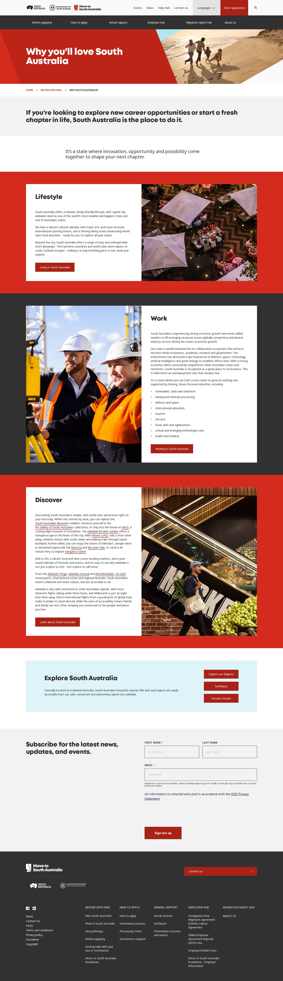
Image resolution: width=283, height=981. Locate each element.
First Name (154, 742)
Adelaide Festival (78, 574)
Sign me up (163, 833)
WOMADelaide (104, 574)
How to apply (130, 907)
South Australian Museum (51, 523)
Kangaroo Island (75, 551)
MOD (125, 527)
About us (229, 916)
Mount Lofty (100, 535)
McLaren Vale (96, 547)
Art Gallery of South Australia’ (53, 527)
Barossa (76, 547)
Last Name (210, 742)
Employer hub (198, 907)
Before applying (97, 907)
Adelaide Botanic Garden (102, 531)
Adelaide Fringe (57, 574)
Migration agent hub (239, 907)
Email (150, 765)
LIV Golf (120, 574)
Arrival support (166, 907)
